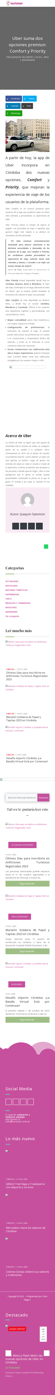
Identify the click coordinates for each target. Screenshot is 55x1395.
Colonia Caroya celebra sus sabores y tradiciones (27, 1273)
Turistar (10, 669)
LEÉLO (9, 598)
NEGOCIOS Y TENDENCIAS (18, 603)
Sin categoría (12, 616)
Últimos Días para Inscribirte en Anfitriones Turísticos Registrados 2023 (27, 676)
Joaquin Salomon (22, 57)
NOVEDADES (28, 60)
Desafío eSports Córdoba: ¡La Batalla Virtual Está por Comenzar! (27, 759)
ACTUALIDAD (12, 581)
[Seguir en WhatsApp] (46, 546)
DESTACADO (12, 585)
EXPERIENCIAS (12, 594)
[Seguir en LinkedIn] (31, 526)
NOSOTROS (11, 607)
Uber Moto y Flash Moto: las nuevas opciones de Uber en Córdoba (24, 1359)
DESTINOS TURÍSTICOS (17, 590)
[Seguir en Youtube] (31, 1102)
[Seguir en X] (23, 526)
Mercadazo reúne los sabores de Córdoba (25, 1229)
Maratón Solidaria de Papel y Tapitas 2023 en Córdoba (23, 718)
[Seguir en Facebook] (15, 526)
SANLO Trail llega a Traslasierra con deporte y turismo (25, 1185)
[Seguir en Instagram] (39, 526)
